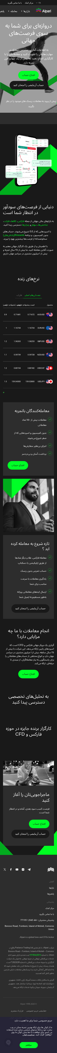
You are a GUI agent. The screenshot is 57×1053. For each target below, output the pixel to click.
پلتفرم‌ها (50, 894)
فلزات (7, 221)
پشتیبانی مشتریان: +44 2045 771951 (37, 920)
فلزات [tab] (19, 295)
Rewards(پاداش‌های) (13, 235)
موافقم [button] (29, 1045)
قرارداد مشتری (17, 1011)
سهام (34, 224)
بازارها (51, 888)
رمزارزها (25, 224)
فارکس (21, 221)
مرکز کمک (29, 3)
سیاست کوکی (28, 1034)
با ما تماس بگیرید (15, 3)
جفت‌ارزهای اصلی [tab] (32, 295)
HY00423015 (35, 955)
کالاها (13, 221)
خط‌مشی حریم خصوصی (36, 1011)
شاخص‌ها (43, 224)
